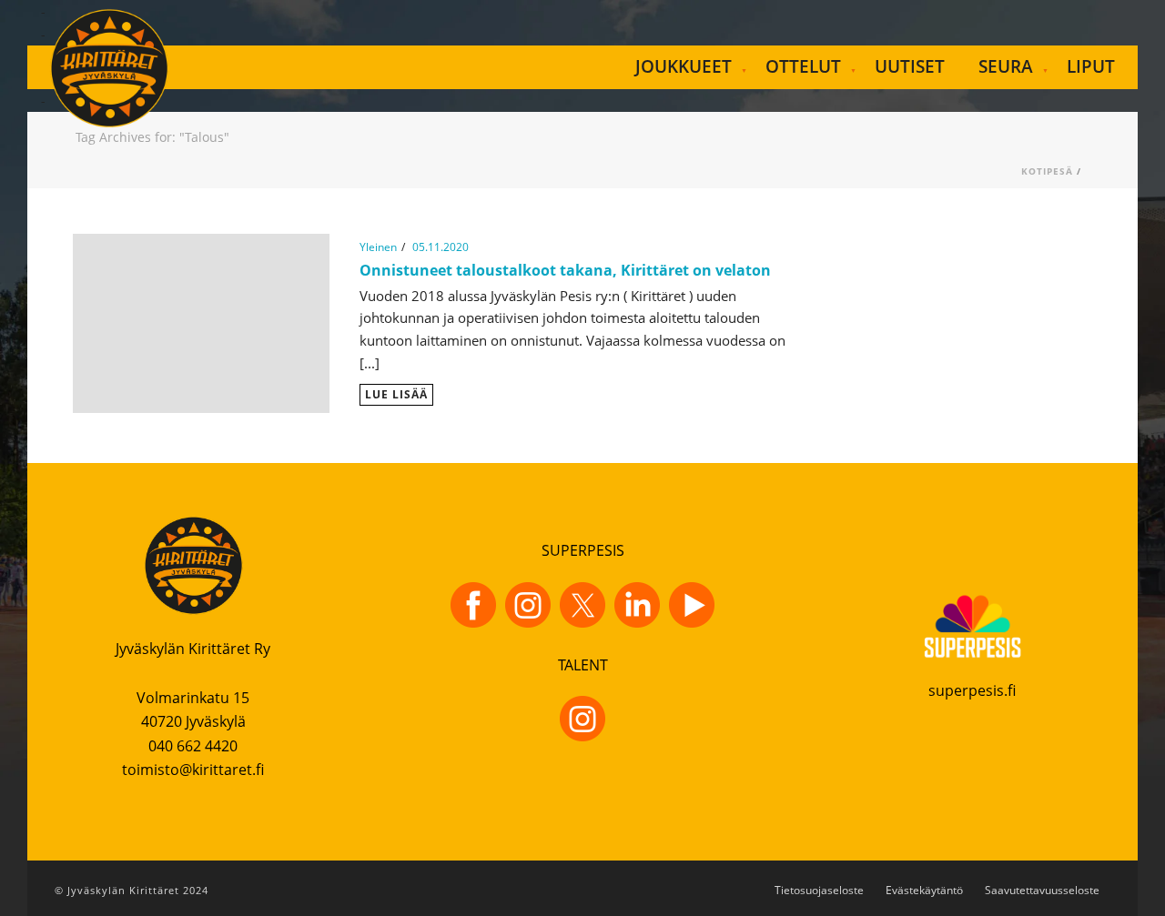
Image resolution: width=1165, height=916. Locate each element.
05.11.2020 (440, 247)
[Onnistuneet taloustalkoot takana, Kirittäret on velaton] (201, 322)
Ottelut (803, 66)
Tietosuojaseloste (819, 890)
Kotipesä (1047, 171)
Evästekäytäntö (924, 890)
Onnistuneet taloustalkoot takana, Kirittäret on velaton (565, 270)
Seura (1005, 66)
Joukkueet (683, 66)
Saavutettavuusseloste (1042, 890)
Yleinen (378, 247)
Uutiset (910, 66)
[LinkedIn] (637, 605)
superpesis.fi (972, 690)
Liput (1091, 66)
